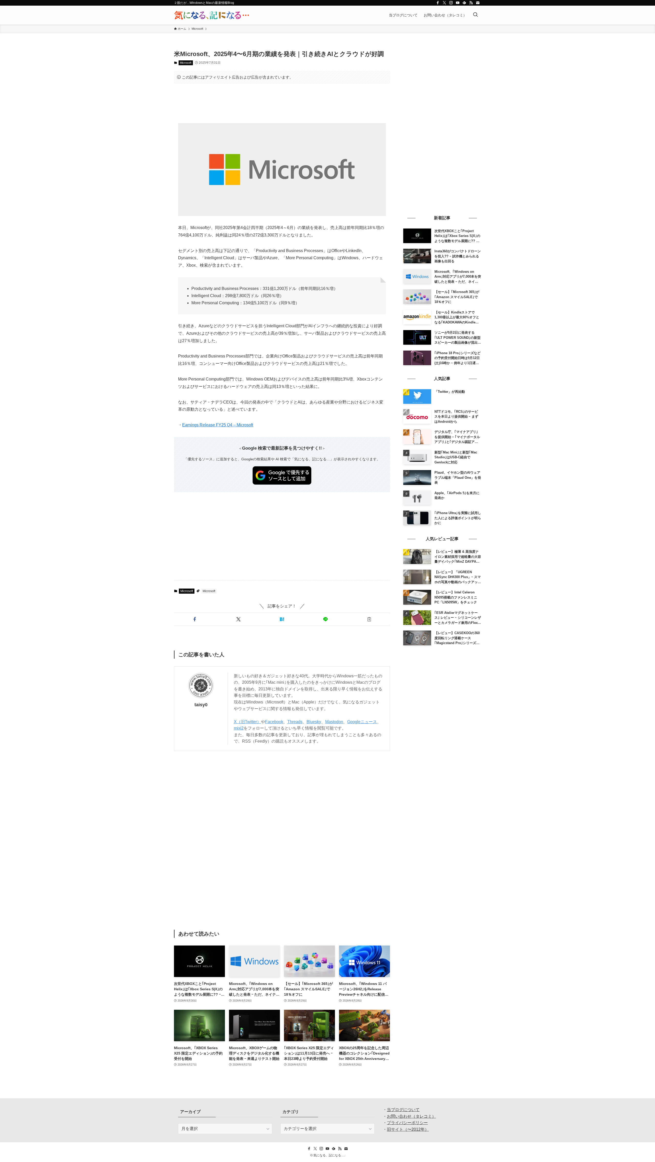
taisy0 (201, 704)
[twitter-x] (444, 3)
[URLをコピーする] (369, 619)
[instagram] (451, 3)
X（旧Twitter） (247, 722)
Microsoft (185, 62)
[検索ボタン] (475, 15)
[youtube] (457, 3)
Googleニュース (362, 722)
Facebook (274, 722)
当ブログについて (403, 1109)
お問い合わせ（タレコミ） (411, 1116)
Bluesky (314, 722)
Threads (294, 722)
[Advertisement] (282, 103)
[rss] (471, 3)
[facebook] (437, 3)
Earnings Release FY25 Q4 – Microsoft (217, 425)
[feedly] (464, 3)
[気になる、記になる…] (211, 15)
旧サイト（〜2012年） (408, 1129)
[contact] (477, 3)
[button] (194, 619)
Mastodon (334, 722)
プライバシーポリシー (407, 1123)
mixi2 (239, 728)
